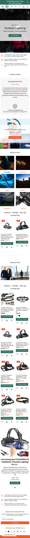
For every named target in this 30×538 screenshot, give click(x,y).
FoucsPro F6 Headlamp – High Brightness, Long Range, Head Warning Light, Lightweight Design (7, 344)
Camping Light (15, 215)
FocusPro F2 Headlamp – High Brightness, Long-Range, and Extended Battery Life (6, 411)
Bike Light (23, 212)
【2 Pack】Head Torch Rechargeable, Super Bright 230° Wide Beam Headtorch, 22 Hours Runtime (7, 309)
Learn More (15, 37)
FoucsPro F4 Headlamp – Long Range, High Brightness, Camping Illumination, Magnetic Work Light (7, 237)
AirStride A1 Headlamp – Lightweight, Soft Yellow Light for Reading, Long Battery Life (22, 309)
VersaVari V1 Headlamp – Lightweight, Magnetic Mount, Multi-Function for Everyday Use (21, 411)
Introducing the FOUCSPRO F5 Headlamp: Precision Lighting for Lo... (15, 461)
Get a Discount (15, 137)
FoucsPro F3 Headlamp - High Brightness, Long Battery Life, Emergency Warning (21, 236)
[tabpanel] (15, 456)
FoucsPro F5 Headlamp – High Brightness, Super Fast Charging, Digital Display (22, 344)
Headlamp (7, 212)
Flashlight (15, 212)
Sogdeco (7, 6)
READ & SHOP (15, 483)
